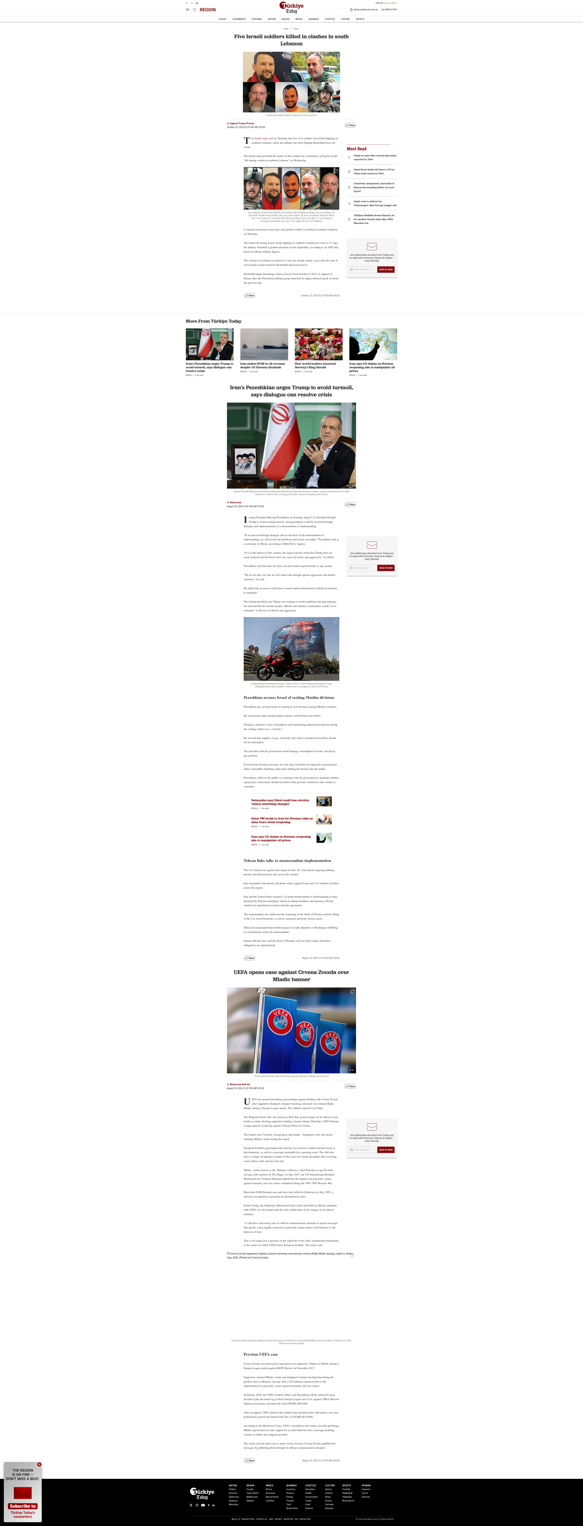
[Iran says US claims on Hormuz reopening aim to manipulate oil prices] (373, 344)
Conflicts (270, 1500)
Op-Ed (365, 1493)
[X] (191, 1505)
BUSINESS (314, 19)
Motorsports (348, 1500)
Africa (269, 1489)
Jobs (270, 1519)
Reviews (329, 1508)
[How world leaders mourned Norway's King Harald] (319, 344)
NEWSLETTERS (391, 9)
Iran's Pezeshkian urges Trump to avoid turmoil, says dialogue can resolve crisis (209, 367)
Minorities (233, 1504)
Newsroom (235, 502)
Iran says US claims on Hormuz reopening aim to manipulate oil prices (372, 367)
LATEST (222, 19)
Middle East (252, 1497)
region (208, 9)
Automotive (292, 1508)
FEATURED (257, 19)
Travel (308, 1500)
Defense (233, 1493)
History (328, 1489)
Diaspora (233, 1500)
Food (307, 1504)
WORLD (299, 19)
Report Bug (305, 1519)
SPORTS (360, 19)
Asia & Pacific (272, 1497)
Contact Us (261, 1519)
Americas (270, 1493)
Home (286, 29)
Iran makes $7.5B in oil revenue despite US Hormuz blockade (262, 365)
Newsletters (248, 1519)
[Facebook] (208, 1505)
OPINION (366, 1485)
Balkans (250, 1500)
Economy (290, 1489)
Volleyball (346, 1497)
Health (308, 1493)
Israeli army (262, 138)
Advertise (288, 1519)
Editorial (366, 1497)
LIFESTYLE (330, 19)
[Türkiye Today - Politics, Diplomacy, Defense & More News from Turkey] (291, 8)
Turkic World (252, 1493)
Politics (232, 1489)
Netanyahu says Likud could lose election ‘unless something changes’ (280, 802)
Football (346, 1489)
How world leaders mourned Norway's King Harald (315, 365)
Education (310, 1489)
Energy (289, 1497)
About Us (236, 1519)
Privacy (278, 1519)
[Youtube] (203, 1505)
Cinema (329, 1493)
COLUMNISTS (239, 19)
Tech (288, 1504)
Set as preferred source (366, 9)
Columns (366, 1489)
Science (309, 1508)
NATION (272, 19)
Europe (250, 1489)
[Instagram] (197, 1505)
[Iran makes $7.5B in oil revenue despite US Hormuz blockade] (264, 344)
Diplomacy (234, 1497)
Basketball (347, 1493)
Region (296, 29)
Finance (290, 1493)
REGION (285, 19)
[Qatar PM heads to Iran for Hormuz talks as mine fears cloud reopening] (324, 820)
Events (328, 1500)
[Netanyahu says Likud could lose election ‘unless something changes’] (324, 801)
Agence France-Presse (242, 123)
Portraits (329, 1504)
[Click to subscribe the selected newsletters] (386, 269)
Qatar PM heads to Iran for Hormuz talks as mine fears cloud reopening (282, 820)
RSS (296, 1519)
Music (328, 1497)
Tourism (290, 1500)
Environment (311, 1497)
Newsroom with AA (240, 1084)
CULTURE (345, 19)
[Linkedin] (213, 1505)
